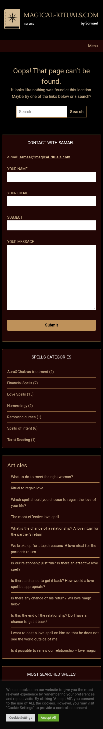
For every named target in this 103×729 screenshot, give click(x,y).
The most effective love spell (35, 517)
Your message (20, 241)
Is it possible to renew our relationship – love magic (53, 650)
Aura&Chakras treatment (27, 372)
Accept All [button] (48, 717)
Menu (93, 46)
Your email (17, 193)
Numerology (17, 406)
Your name (17, 169)
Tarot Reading (18, 440)
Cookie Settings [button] (20, 717)
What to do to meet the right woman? (42, 477)
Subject (15, 217)
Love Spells (16, 394)
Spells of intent (19, 428)
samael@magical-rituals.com (44, 157)
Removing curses (21, 417)
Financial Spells (19, 383)
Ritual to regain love (27, 488)
